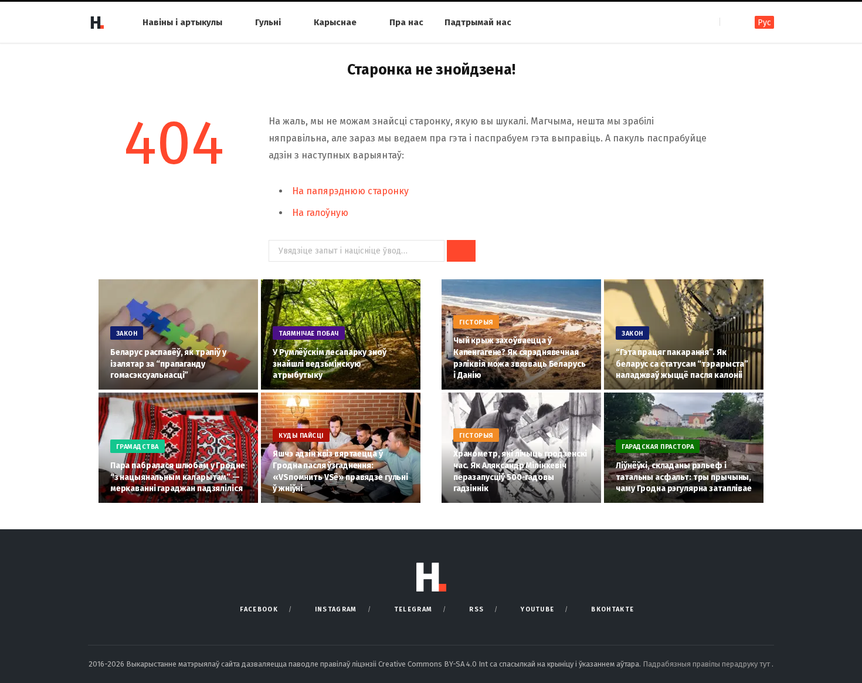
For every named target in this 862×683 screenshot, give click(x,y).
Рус (764, 23)
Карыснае (335, 22)
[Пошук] (730, 22)
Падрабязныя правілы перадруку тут (707, 664)
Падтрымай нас (477, 22)
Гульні (268, 22)
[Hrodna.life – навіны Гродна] (97, 22)
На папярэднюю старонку (350, 191)
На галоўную (320, 212)
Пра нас (406, 22)
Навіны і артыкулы (182, 22)
